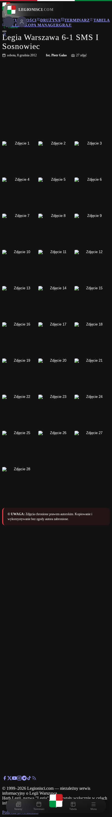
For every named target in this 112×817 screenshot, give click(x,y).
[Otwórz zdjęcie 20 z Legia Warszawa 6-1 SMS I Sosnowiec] (56, 376)
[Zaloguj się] (4, 35)
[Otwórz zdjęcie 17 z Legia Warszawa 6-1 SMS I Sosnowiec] (56, 340)
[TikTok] (29, 779)
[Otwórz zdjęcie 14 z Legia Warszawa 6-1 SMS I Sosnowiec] (56, 303)
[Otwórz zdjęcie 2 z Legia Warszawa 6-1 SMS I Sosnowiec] (56, 159)
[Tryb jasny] (4, 31)
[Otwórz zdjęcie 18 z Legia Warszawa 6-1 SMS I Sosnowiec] (92, 340)
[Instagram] (19, 779)
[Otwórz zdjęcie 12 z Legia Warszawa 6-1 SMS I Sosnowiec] (92, 267)
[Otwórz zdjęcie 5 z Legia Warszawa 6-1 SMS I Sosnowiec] (56, 195)
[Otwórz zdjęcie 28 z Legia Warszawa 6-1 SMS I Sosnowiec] (20, 484)
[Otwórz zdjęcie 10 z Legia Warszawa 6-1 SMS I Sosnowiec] (20, 267)
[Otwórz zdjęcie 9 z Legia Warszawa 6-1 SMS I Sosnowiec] (92, 231)
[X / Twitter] (9, 779)
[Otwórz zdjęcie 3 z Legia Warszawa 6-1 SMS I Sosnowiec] (92, 159)
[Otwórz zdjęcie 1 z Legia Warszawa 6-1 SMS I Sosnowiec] (20, 159)
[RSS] (34, 779)
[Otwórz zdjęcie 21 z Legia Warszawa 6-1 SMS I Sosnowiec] (92, 376)
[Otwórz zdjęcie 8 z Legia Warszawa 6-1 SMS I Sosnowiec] (56, 231)
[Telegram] (24, 779)
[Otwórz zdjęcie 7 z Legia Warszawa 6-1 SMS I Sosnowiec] (20, 231)
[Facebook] (4, 779)
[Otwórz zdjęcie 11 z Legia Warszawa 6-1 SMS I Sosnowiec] (56, 267)
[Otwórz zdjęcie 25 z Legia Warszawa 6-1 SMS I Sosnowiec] (20, 448)
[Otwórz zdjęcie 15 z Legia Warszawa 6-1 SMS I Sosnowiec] (92, 303)
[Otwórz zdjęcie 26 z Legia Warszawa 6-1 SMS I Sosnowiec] (56, 448)
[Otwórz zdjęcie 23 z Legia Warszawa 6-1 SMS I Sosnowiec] (56, 412)
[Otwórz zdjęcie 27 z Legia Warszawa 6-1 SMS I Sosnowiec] (92, 448)
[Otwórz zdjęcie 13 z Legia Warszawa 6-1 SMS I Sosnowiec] (20, 303)
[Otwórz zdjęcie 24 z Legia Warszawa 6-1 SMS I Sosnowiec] (92, 412)
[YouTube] (14, 779)
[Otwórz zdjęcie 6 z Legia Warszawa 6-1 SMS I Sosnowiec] (92, 195)
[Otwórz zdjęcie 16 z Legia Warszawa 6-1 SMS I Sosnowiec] (20, 340)
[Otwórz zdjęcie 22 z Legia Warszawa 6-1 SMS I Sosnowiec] (20, 412)
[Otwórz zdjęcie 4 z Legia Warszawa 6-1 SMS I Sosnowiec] (20, 195)
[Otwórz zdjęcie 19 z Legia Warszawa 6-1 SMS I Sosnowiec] (20, 376)
